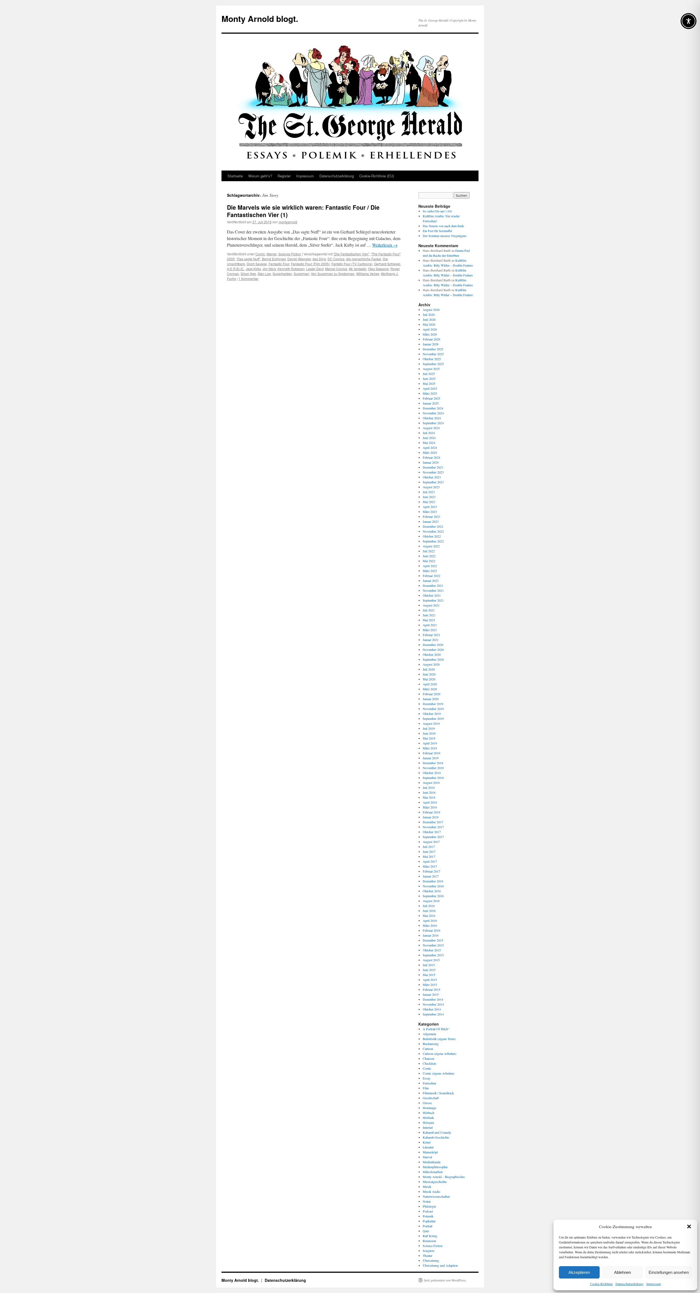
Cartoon (428, 1048)
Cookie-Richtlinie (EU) (376, 175)
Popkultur (429, 1221)
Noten (427, 1201)
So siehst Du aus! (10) (437, 211)
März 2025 (430, 393)
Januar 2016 (431, 935)
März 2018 (430, 807)
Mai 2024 (429, 442)
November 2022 (433, 531)
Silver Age (248, 273)
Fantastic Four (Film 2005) (310, 263)
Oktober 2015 (432, 950)
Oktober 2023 (432, 477)
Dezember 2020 (433, 644)
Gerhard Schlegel (387, 263)
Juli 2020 (429, 669)
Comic (260, 254)
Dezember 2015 (433, 940)
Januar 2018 (431, 817)
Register (284, 175)
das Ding (319, 258)
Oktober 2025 (432, 359)
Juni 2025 (429, 378)
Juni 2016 (429, 910)
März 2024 (430, 452)
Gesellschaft (431, 1098)
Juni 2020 (429, 674)
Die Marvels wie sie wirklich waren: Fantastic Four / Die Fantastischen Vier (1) (303, 211)
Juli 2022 (429, 551)
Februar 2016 (431, 930)
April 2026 (430, 329)
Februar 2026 (431, 339)
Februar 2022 (431, 575)
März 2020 (430, 689)
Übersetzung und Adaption (440, 1265)
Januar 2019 (431, 758)
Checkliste (429, 1063)
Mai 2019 (429, 738)
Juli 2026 (429, 314)
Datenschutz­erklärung (630, 1284)
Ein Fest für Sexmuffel (437, 231)
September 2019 (433, 718)
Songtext (428, 1250)
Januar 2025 (431, 403)
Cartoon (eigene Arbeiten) (439, 1053)
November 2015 (433, 945)
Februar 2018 (431, 812)
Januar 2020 (431, 699)
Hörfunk (428, 1117)
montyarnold (288, 222)
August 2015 (431, 960)
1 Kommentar (248, 278)
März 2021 (430, 630)
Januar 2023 (431, 521)
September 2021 (433, 600)
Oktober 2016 (432, 891)
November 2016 (433, 886)
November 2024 (433, 413)
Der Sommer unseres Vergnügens (444, 235)
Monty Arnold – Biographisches (444, 1176)
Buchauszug (431, 1043)
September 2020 (433, 659)
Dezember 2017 (433, 822)
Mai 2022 (429, 561)
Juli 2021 (429, 610)
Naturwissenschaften (436, 1196)
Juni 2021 (429, 615)
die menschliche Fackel (363, 258)
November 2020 (433, 649)
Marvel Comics (336, 268)
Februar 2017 (431, 871)
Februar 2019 (431, 753)
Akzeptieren (579, 1272)
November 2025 (433, 354)
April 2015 (430, 979)
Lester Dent (314, 268)
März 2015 (430, 984)
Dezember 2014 (433, 999)
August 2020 (431, 664)
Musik (427, 1186)
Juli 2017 (429, 846)
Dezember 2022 (433, 526)
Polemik (428, 1216)
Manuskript (430, 1152)
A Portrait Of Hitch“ (436, 1029)
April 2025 (430, 388)
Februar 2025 (431, 398)
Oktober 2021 (432, 595)
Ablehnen (622, 1272)
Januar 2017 (431, 876)
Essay (426, 1078)
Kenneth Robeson (291, 268)
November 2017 (433, 827)
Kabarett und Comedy (437, 1132)
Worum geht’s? (260, 175)
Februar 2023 (431, 516)
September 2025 (433, 364)
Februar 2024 (431, 457)
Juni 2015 (429, 970)
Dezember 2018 (433, 763)
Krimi (426, 1142)
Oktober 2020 (432, 654)
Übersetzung (431, 1260)
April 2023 (430, 506)
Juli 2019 (429, 728)
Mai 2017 (429, 856)
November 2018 (433, 768)
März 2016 (430, 925)
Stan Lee (264, 273)
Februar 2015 (431, 989)
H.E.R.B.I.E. (235, 268)
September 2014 (433, 1014)
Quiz (426, 1231)
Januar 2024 (431, 462)
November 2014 (433, 1004)
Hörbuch (428, 1112)
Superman (301, 273)
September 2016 (433, 896)
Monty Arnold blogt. (259, 18)
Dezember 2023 (433, 467)
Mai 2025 (429, 383)
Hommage (429, 1108)
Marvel (272, 254)
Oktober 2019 (432, 713)
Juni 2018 (429, 792)
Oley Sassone (378, 268)
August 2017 (431, 841)
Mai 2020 (429, 679)
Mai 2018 (429, 797)
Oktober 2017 (432, 832)
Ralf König (430, 1236)
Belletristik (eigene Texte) (439, 1039)
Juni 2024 (429, 437)
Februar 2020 (431, 694)
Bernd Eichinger (274, 258)
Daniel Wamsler (299, 258)
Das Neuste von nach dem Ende (443, 226)
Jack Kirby (253, 268)
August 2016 (431, 901)
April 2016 (430, 920)
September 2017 (433, 837)
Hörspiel (428, 1122)
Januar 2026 (431, 344)
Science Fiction (289, 254)
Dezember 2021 (433, 585)
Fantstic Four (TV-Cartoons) (351, 263)
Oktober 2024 (432, 418)
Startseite (235, 175)
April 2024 (430, 447)
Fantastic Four (279, 263)
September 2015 (433, 955)
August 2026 (431, 309)
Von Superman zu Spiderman (333, 273)
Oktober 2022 (432, 536)
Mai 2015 (429, 974)
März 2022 (430, 570)
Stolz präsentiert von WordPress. (445, 1280)
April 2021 (430, 625)
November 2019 (433, 708)
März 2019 (430, 748)
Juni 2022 (429, 556)
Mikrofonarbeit (432, 1172)
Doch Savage (257, 263)
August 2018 (431, 782)
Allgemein (429, 1034)
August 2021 (431, 605)
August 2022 (431, 546)
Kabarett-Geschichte (436, 1137)
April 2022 (430, 566)
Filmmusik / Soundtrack (438, 1093)
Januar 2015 (431, 994)
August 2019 (431, 723)
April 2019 (430, 743)
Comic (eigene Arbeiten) (438, 1073)
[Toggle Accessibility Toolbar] (688, 21)
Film (426, 1088)
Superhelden (282, 273)
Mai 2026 (429, 324)
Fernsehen (429, 1083)
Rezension (429, 1241)
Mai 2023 (429, 502)
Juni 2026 (429, 319)
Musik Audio (431, 1191)
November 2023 (433, 472)
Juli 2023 (429, 492)
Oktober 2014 (432, 1009)
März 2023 (430, 511)
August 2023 (431, 487)
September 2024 (433, 423)
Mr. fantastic (357, 268)
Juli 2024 (429, 433)
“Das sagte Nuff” (248, 258)
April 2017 (430, 861)
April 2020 (430, 684)
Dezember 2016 (433, 881)
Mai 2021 (429, 620)
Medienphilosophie (435, 1167)
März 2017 (430, 866)
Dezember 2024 (433, 408)
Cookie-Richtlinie (601, 1284)
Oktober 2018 (432, 772)
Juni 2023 (429, 497)
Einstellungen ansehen (669, 1272)
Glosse (427, 1103)
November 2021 (433, 590)
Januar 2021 (431, 639)
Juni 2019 (429, 733)
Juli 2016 (429, 906)
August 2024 (431, 428)
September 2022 (433, 541)
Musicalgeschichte (435, 1181)
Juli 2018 (429, 787)
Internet (428, 1127)
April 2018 (430, 802)
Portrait (427, 1226)
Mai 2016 (429, 915)
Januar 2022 (431, 580)
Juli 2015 (429, 965)
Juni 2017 (429, 851)
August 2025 (431, 368)
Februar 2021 (431, 635)
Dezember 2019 (433, 704)
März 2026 (430, 334)
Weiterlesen (385, 245)
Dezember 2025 (433, 349)
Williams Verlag (367, 273)
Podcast (428, 1211)
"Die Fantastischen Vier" (351, 254)
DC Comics (336, 258)
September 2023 (433, 482)
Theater (427, 1255)
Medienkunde (432, 1162)
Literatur (428, 1147)
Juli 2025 (429, 373)
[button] (689, 1226)
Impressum (653, 1284)
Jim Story (269, 268)
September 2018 (433, 777)
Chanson (428, 1058)
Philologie (429, 1206)
